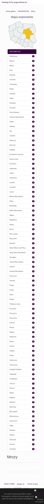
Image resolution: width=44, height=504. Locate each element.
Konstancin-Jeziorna (16, 154)
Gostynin (13, 108)
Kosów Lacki (14, 159)
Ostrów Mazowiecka (16, 262)
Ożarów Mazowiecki (16, 271)
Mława (12, 215)
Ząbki (11, 425)
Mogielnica (13, 220)
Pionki (12, 290)
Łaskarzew (13, 178)
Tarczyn (12, 383)
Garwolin (12, 94)
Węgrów (12, 397)
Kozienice (13, 164)
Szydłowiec (13, 379)
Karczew (12, 145)
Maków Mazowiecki (16, 196)
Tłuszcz (12, 388)
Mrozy (33, 11)
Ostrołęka (13, 257)
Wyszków (13, 407)
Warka (12, 393)
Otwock (12, 267)
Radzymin (13, 337)
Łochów (12, 182)
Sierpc (12, 355)
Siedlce (12, 351)
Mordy (12, 224)
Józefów (12, 136)
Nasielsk (12, 243)
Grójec (12, 122)
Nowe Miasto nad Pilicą (17, 248)
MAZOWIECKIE (23, 11)
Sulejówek (13, 374)
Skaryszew (13, 360)
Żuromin (12, 444)
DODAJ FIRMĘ (9, 484)
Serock (12, 346)
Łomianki (13, 187)
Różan (12, 341)
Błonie (12, 66)
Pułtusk (12, 323)
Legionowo (13, 168)
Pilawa (12, 285)
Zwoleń (12, 435)
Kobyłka (12, 150)
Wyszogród (13, 411)
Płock (11, 295)
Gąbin (11, 98)
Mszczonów (14, 234)
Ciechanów (13, 84)
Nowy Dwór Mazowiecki (18, 252)
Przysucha (13, 318)
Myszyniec (13, 238)
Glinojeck (13, 103)
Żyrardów (13, 449)
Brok (11, 70)
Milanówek (13, 206)
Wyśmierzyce (14, 416)
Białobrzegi (13, 56)
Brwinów (12, 75)
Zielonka (12, 430)
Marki (11, 201)
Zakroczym (13, 421)
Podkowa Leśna (15, 304)
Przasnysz (13, 313)
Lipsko (12, 173)
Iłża (11, 131)
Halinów (12, 126)
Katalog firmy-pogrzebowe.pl (14, 2)
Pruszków (13, 309)
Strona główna (10, 11)
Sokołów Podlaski (16, 369)
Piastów (12, 280)
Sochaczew (13, 365)
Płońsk (12, 299)
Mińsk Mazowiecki (16, 210)
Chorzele (12, 79)
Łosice (12, 192)
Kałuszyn (13, 140)
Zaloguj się (20, 484)
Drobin (12, 89)
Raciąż (12, 327)
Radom (12, 332)
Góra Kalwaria (14, 112)
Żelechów (13, 440)
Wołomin (12, 402)
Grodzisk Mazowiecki (17, 117)
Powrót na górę (32, 484)
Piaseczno (13, 276)
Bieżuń (12, 61)
